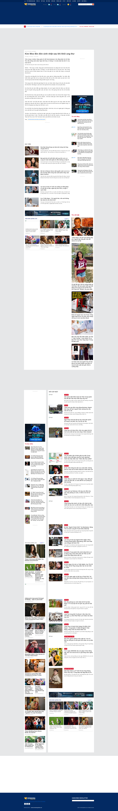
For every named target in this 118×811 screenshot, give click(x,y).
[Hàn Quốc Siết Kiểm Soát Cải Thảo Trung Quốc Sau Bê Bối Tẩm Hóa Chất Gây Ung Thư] (74, 157)
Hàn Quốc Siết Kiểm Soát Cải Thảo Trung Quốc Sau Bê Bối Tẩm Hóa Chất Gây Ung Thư (84, 159)
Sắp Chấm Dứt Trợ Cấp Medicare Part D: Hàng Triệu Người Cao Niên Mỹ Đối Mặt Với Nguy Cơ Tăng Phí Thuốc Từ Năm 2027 (38, 449)
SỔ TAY (64, 1)
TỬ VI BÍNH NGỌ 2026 (31, 1)
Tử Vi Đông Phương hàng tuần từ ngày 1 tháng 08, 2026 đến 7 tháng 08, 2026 (38, 480)
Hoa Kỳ (66, 405)
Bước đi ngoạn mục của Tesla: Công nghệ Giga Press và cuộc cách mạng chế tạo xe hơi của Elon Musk (82, 316)
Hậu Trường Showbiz (30, 51)
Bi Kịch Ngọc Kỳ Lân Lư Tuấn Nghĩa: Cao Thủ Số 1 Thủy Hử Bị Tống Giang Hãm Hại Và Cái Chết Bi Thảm (78, 566)
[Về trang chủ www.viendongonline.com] (30, 4)
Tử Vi (66, 648)
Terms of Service (38, 801)
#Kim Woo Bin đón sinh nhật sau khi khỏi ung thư (36, 119)
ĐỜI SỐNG (48, 1)
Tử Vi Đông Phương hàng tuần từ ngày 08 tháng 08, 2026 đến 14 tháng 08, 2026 (37, 457)
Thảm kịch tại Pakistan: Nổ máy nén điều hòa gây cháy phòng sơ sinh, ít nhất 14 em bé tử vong (85, 171)
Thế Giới (66, 394)
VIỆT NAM (43, 1)
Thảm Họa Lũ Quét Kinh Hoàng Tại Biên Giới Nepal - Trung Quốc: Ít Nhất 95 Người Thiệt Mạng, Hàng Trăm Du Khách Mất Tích (77, 628)
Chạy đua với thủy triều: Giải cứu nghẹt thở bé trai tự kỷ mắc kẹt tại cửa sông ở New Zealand (85, 165)
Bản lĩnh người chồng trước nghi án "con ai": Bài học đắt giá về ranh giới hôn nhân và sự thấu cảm (78, 640)
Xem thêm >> (84, 1)
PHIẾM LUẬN (58, 1)
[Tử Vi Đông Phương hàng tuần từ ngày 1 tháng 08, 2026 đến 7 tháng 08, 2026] (27, 479)
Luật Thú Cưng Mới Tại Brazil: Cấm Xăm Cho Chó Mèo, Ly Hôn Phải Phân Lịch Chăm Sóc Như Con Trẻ (78, 615)
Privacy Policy (32, 801)
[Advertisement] (59, 15)
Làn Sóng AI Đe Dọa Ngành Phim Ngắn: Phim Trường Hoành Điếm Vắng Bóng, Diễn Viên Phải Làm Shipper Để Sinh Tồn (78, 541)
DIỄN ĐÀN (53, 1)
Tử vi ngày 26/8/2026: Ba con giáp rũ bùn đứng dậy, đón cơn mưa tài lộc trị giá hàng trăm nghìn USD (78, 652)
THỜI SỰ (38, 1)
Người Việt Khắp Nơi (69, 668)
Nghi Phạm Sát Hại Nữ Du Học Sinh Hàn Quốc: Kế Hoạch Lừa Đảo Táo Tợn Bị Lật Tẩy (84, 128)
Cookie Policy (26, 801)
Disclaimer (43, 801)
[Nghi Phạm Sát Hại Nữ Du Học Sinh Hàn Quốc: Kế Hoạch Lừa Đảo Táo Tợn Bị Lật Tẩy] (74, 127)
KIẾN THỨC (69, 1)
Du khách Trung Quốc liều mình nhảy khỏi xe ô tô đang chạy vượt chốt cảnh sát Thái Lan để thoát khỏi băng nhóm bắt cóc (78, 553)
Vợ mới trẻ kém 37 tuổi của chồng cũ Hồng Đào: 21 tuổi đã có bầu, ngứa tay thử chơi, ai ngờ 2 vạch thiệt (55, 188)
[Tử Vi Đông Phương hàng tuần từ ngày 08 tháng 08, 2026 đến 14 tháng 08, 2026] (27, 456)
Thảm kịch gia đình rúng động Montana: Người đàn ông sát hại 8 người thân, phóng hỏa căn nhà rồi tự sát (78, 409)
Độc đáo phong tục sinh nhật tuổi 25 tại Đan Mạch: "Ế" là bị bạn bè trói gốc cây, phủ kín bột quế (78, 603)
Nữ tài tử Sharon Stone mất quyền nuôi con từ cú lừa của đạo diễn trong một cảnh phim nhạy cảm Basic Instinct (55, 172)
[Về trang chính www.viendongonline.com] (25, 1)
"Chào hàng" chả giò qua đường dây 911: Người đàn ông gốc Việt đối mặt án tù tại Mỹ (53, 26)
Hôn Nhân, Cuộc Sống (69, 636)
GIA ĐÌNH (74, 1)
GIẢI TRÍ (78, 1)
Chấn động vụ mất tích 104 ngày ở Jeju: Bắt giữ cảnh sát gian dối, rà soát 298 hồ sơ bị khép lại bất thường (78, 480)
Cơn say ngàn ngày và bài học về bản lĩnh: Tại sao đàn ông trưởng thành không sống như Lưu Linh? (78, 578)
